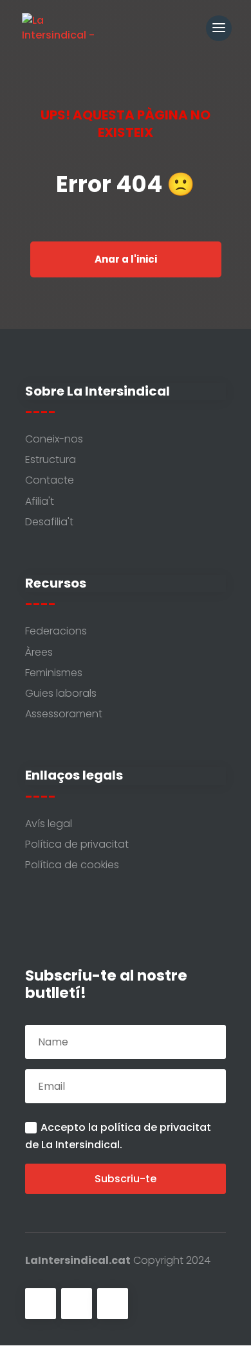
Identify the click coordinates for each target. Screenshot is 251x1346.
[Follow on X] (76, 1303)
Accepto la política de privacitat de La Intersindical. (118, 1136)
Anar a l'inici (126, 259)
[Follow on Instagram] (112, 1303)
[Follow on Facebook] (40, 1303)
